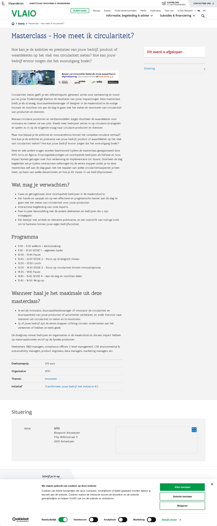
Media (143, 10)
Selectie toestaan (182, 496)
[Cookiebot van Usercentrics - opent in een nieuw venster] (20, 519)
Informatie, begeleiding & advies (127, 15)
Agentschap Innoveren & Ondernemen (49, 3)
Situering (149, 68)
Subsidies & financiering (175, 15)
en (204, 10)
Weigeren (182, 505)
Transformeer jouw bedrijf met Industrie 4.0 (71, 386)
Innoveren (51, 379)
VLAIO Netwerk (185, 10)
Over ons (169, 10)
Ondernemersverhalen (125, 10)
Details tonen (169, 519)
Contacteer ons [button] (202, 3)
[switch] (93, 519)
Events (107, 10)
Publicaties (155, 10)
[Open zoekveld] (203, 16)
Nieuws (96, 10)
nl (199, 10)
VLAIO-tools (80, 10)
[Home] (13, 23)
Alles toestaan (182, 487)
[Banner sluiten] (212, 484)
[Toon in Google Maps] (194, 429)
